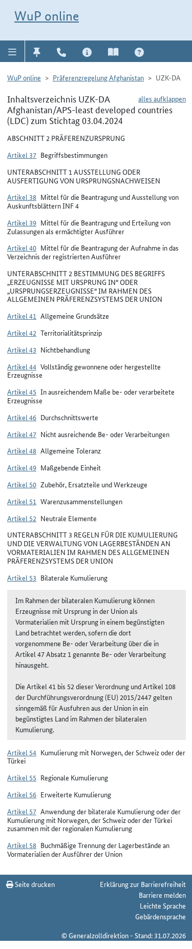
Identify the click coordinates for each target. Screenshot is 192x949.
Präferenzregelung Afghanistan (98, 77)
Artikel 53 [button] (21, 577)
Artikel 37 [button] (21, 155)
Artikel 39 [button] (21, 222)
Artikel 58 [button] (21, 845)
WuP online (46, 16)
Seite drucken (34, 884)
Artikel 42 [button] (21, 332)
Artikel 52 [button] (21, 518)
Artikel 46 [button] (21, 417)
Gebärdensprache (160, 916)
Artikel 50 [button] (21, 484)
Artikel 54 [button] (21, 752)
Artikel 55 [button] (21, 777)
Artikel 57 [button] (21, 811)
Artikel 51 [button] (21, 501)
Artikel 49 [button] (21, 467)
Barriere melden (162, 895)
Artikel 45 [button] (21, 391)
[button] (12, 51)
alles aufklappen (162, 98)
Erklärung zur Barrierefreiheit (143, 884)
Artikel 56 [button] (21, 794)
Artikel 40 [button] (21, 247)
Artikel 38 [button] (21, 197)
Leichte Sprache (163, 905)
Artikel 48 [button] (21, 450)
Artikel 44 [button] (21, 366)
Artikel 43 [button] (21, 349)
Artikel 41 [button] (21, 316)
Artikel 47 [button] (21, 434)
